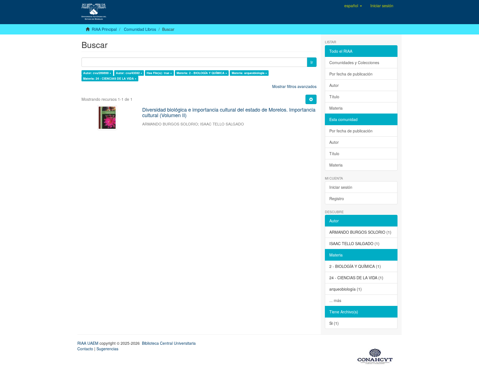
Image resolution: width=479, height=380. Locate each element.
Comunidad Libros (140, 29)
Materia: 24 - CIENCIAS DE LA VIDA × (109, 78)
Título (334, 96)
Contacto (85, 348)
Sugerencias (107, 348)
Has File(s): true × (159, 73)
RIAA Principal (104, 29)
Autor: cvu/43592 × (129, 73)
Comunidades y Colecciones (354, 62)
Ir (311, 62)
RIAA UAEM (88, 343)
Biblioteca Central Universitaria (169, 343)
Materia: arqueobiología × (249, 73)
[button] (353, 5)
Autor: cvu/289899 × (97, 73)
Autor (334, 85)
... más (335, 300)
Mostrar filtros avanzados (294, 86)
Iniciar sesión (340, 187)
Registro (336, 198)
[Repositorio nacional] (377, 355)
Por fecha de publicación (351, 74)
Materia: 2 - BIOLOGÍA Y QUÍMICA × (202, 73)
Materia (336, 108)
